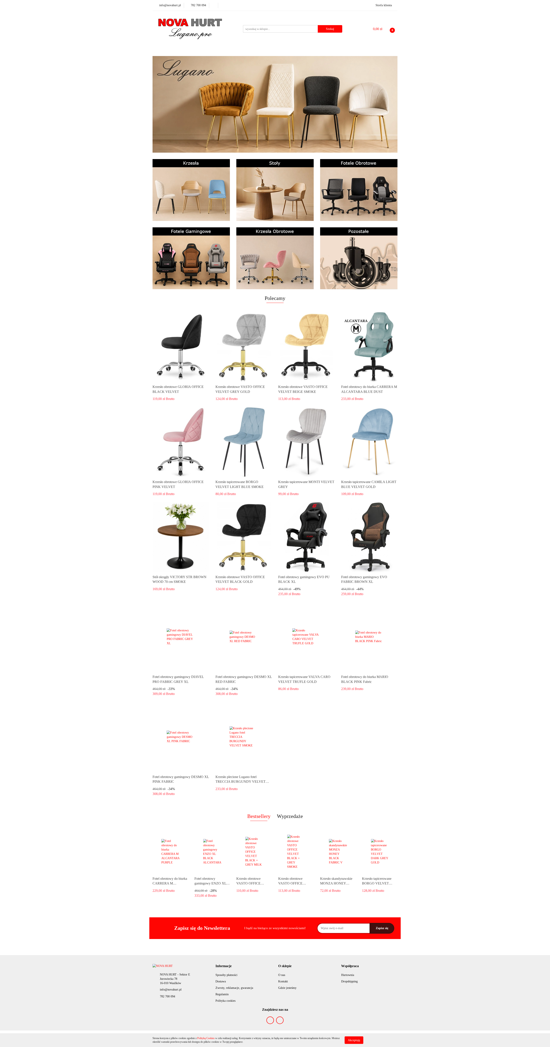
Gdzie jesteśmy (287, 987)
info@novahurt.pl (171, 989)
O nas (281, 975)
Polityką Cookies (206, 1038)
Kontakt (283, 981)
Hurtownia (347, 975)
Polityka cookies (225, 1000)
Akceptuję (354, 1040)
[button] (223, 966)
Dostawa (220, 981)
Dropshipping (349, 981)
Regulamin (222, 994)
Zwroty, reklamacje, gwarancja (234, 987)
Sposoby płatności (226, 975)
